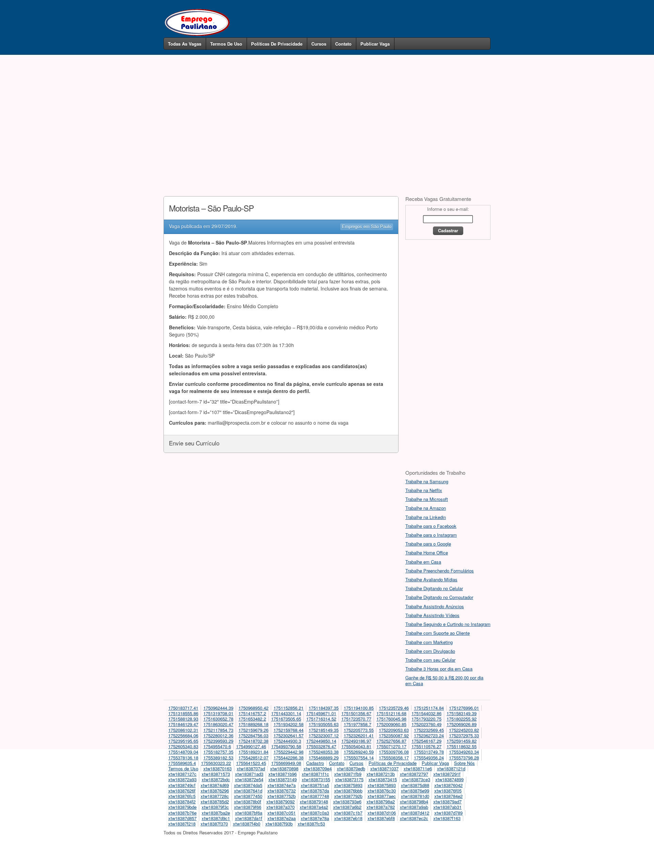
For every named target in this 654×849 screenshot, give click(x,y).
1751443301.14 (286, 713)
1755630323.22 (216, 763)
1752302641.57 (288, 735)
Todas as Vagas (184, 44)
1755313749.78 (429, 752)
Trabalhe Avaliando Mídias (431, 579)
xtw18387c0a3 (315, 812)
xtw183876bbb (348, 790)
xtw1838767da (315, 790)
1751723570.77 (356, 719)
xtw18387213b (381, 774)
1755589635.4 (182, 763)
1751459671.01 (321, 713)
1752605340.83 (183, 746)
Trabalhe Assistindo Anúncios (434, 606)
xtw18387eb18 (348, 818)
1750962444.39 (218, 708)
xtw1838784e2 (448, 796)
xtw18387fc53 (311, 823)
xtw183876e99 (415, 790)
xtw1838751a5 (315, 785)
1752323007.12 (324, 735)
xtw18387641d (248, 790)
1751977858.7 (357, 724)
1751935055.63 (324, 724)
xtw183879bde (182, 807)
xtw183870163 (217, 768)
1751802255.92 (462, 719)
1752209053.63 (394, 730)
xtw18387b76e (182, 812)
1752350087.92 (394, 735)
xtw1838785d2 (215, 801)
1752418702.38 (253, 741)
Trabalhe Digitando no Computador (439, 597)
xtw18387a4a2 (314, 807)
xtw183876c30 (382, 790)
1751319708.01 (218, 713)
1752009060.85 (391, 724)
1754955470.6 (217, 746)
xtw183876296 (215, 790)
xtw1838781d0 (415, 796)
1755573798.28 (464, 757)
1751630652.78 (218, 719)
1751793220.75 (426, 719)
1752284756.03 (253, 735)
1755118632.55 (462, 746)
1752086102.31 (183, 730)
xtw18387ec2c (414, 818)
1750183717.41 (183, 708)
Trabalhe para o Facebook (430, 526)
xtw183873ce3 (416, 779)
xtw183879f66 (247, 807)
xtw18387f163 (447, 818)
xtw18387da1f (248, 818)
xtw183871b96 (282, 774)
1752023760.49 (426, 724)
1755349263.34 (464, 752)
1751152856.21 (288, 708)
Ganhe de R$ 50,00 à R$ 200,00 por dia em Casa (444, 680)
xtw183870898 (284, 768)
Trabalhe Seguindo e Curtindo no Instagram (447, 624)
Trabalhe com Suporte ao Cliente (437, 633)
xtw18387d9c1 (216, 818)
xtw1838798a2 (381, 801)
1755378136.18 (183, 757)
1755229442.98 (288, 752)
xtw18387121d (451, 768)
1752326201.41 (359, 735)
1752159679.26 (253, 730)
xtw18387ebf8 (381, 818)
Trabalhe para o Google (428, 543)
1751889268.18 (253, 724)
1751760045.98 (391, 719)
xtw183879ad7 (447, 801)
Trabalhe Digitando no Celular (434, 588)
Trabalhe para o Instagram (431, 535)
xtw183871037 (384, 768)
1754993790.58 (286, 746)
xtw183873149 (282, 779)
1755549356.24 (429, 757)
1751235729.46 (394, 708)
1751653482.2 (252, 719)
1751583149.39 (462, 713)
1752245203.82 (464, 730)
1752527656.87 (391, 741)
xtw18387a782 (381, 807)
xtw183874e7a (281, 785)
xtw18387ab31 (447, 807)
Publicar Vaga (375, 44)
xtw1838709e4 (317, 768)
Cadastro (315, 763)
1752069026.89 (462, 724)
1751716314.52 (321, 719)
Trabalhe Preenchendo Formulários (439, 570)
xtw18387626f (182, 790)
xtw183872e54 (249, 779)
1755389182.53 (218, 757)
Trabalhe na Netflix (423, 490)
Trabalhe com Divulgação (430, 651)
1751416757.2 (252, 713)
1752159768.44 (288, 730)
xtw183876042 (448, 785)
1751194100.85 (359, 708)
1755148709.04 (183, 752)
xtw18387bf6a (248, 812)
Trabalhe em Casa (423, 562)
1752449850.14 (321, 741)
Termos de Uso (226, 44)
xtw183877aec (382, 796)
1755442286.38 (288, 757)
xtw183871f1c (315, 774)
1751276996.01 (464, 708)
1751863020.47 (218, 724)
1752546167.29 (426, 741)
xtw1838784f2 (182, 801)
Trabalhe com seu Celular (430, 660)
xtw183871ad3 (249, 774)
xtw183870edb (351, 768)
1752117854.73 (218, 730)
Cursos (318, 44)
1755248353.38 (324, 752)
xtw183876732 (281, 790)
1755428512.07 (253, 757)
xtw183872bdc (216, 779)
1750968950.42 (253, 708)
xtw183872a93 (182, 779)
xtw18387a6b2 (347, 807)
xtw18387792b (348, 796)
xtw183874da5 (248, 785)
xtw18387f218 (182, 823)
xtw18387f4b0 (246, 823)
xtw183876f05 (448, 790)
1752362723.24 (429, 735)
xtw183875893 (348, 785)
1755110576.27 (426, 746)
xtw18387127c (182, 774)
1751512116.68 (391, 713)
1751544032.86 (426, 713)
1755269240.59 (359, 752)
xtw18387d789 (448, 812)
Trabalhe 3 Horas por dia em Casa (438, 668)
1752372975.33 (464, 735)
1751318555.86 (183, 713)
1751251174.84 (429, 708)
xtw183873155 (316, 779)
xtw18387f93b (279, 823)
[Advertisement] (327, 115)
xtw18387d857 (182, 818)
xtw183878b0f (247, 801)
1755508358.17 (394, 757)
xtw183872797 (414, 774)
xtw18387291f (447, 774)
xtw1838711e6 (418, 768)
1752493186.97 (356, 741)
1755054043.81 (356, 746)
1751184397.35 (324, 708)
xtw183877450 (248, 796)
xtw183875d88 (415, 785)
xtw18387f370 (214, 823)
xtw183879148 (314, 801)
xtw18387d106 (382, 812)
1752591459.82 (462, 741)
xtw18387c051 (281, 812)
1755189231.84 (253, 752)
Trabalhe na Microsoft (426, 499)
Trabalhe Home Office (426, 552)
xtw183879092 (280, 801)
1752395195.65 (183, 741)
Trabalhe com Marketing (429, 642)
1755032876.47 (321, 746)
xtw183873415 (383, 779)
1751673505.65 (286, 719)
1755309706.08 (394, 752)
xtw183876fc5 (182, 796)
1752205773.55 (359, 730)
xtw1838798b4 (414, 801)
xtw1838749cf (182, 785)
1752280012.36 (218, 735)
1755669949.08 (286, 763)
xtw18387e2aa (281, 818)
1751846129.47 (183, 724)
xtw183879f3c (215, 807)
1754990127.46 (251, 746)
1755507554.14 (359, 757)
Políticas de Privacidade (276, 44)
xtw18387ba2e (216, 812)
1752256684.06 (183, 735)
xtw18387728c (215, 796)
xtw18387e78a (315, 818)
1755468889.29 (324, 757)
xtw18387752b (281, 796)
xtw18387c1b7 (348, 812)
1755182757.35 (218, 752)
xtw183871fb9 (347, 774)
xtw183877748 (315, 796)
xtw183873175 (349, 779)
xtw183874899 (449, 779)
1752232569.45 (429, 730)
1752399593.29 (218, 741)
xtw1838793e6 (347, 801)
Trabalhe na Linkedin (425, 517)
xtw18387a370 (280, 807)
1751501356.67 (356, 713)
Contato (343, 44)
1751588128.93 (183, 719)
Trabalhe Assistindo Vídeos (432, 615)
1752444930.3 (287, 741)
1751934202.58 (288, 724)
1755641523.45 (251, 763)
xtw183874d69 (215, 785)
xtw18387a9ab (414, 807)
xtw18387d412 (415, 812)
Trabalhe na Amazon (425, 508)
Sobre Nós (464, 763)
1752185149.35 (324, 730)
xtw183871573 (216, 774)
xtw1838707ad (251, 768)
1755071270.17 (391, 746)
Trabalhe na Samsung (426, 481)
